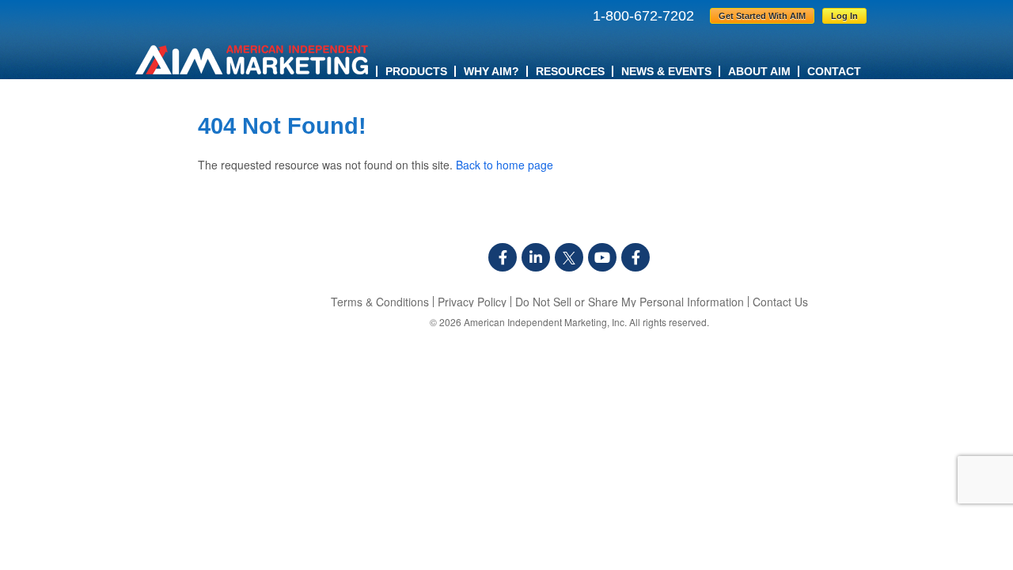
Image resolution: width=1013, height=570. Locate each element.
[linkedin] (536, 257)
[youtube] (602, 257)
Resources (570, 71)
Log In (844, 16)
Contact (834, 71)
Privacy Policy (472, 301)
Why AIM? (491, 71)
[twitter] (569, 257)
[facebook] (502, 257)
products (416, 71)
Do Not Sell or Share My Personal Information (629, 301)
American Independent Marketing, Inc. (545, 322)
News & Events (666, 71)
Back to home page (504, 165)
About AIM (759, 71)
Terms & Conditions (380, 301)
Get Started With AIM (762, 16)
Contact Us (780, 301)
